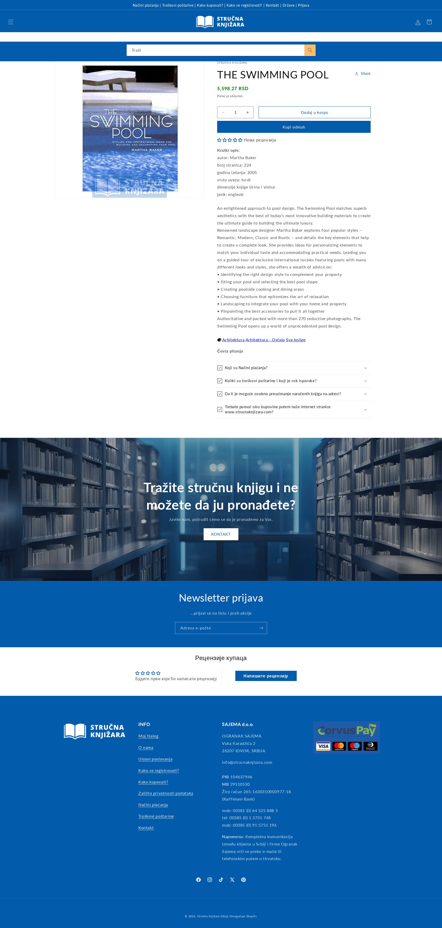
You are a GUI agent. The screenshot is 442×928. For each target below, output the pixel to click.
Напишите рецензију (266, 675)
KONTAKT (221, 534)
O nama (145, 747)
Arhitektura (233, 339)
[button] (10, 22)
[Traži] (310, 50)
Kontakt (272, 5)
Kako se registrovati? (244, 5)
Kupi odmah (294, 127)
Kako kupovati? (210, 5)
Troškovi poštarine (177, 5)
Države (289, 5)
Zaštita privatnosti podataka (165, 793)
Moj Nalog (148, 735)
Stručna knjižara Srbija (212, 916)
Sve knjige (295, 339)
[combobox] (221, 50)
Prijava (303, 5)
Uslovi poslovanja (155, 758)
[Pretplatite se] (261, 628)
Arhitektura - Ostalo (265, 339)
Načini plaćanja (146, 5)
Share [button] (366, 73)
